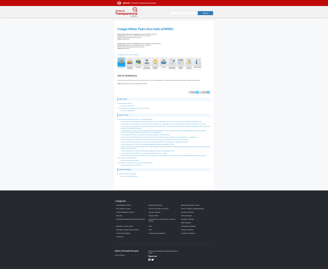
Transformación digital (123, 233)
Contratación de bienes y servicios (172, 68)
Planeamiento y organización (130, 68)
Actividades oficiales (180, 68)
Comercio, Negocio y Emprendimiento (192, 208)
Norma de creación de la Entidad (130, 160)
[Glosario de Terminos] (204, 92)
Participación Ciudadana (188, 226)
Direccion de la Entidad (127, 105)
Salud (150, 229)
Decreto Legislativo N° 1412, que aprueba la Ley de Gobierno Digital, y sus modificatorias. (145, 134)
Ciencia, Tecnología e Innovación (159, 208)
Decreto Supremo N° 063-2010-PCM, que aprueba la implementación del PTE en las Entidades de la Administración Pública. (154, 142)
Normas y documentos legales (129, 176)
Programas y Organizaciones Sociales (127, 229)
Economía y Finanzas (187, 212)
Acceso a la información (189, 68)
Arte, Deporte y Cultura (123, 208)
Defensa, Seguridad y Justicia (125, 212)
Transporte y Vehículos (188, 233)
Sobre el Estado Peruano (127, 251)
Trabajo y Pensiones (187, 229)
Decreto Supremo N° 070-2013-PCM (131, 165)
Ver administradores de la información (128, 54)
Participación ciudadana (155, 68)
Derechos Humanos (154, 212)
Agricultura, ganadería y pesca (190, 205)
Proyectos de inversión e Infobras (147, 68)
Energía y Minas (153, 215)
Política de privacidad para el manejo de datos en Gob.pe (163, 252)
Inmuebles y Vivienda (187, 219)
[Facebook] (149, 260)
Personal (163, 67)
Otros (150, 226)
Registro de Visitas (197, 67)
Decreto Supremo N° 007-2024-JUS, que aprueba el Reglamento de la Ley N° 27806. (144, 153)
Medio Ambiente (186, 222)
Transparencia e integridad (157, 233)
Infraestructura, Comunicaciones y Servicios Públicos (162, 220)
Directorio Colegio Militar (128, 110)
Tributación (119, 236)
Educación (119, 215)
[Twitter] (152, 260)
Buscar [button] (206, 13)
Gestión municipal (186, 215)
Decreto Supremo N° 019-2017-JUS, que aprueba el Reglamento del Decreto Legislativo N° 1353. (147, 144)
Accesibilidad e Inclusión (123, 205)
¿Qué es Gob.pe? (120, 255)
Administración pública (155, 205)
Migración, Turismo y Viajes (124, 226)
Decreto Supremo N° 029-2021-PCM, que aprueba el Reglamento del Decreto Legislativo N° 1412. (148, 151)
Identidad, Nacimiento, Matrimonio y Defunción (130, 219)
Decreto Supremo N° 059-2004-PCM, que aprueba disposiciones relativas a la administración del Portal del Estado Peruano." (155, 139)
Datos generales (121, 67)
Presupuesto (138, 67)
